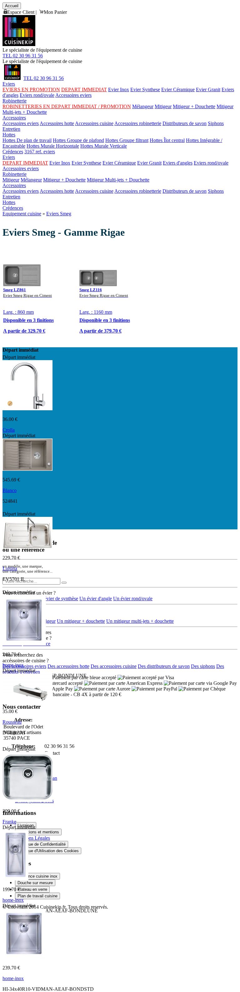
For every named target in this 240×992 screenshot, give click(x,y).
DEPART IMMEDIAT (84, 89)
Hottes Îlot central (167, 140)
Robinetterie (14, 100)
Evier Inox (118, 89)
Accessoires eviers (73, 95)
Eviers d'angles (177, 162)
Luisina (9, 568)
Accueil (11, 5)
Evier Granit (208, 89)
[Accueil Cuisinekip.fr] (12, 78)
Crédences (12, 151)
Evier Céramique (178, 89)
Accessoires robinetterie (137, 123)
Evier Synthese (145, 89)
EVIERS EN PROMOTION (31, 89)
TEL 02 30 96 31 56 (22, 55)
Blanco (9, 490)
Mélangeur (142, 106)
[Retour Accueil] (18, 44)
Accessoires (14, 117)
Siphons (216, 123)
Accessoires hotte (57, 123)
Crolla (8, 430)
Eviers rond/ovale (37, 95)
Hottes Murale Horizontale (53, 146)
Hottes (8, 134)
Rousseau (12, 722)
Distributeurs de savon (184, 123)
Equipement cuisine (21, 213)
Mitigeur (163, 106)
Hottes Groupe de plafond (78, 140)
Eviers (8, 84)
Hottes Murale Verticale (103, 146)
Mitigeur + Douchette (194, 106)
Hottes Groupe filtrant (126, 140)
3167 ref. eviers (39, 151)
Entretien (11, 129)
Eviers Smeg (58, 213)
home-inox (13, 665)
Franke (9, 821)
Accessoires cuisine (94, 123)
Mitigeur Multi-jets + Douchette (118, 179)
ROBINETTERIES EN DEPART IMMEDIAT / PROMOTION (66, 106)
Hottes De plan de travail (27, 140)
